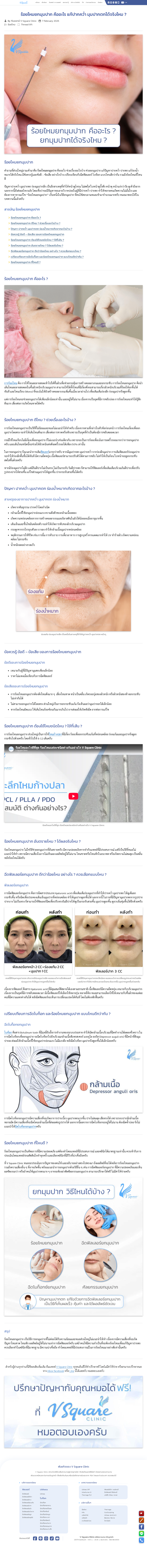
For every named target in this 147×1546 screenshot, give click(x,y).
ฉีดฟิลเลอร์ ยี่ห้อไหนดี (110, 1492)
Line (71, 1370)
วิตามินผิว (107, 1521)
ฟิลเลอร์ (45, 451)
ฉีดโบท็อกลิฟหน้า (45, 1520)
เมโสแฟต (84, 1518)
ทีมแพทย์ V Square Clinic (23, 21)
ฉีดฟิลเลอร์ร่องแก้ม (28, 1503)
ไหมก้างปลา (55, 734)
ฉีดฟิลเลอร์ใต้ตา (27, 1497)
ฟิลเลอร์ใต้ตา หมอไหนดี (111, 1489)
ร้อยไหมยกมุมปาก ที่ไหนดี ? (25, 262)
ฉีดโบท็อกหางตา (45, 1517)
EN (126, 2)
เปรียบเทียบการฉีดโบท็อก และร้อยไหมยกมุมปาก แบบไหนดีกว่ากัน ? (47, 257)
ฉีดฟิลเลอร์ (25, 1494)
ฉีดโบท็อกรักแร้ (44, 1511)
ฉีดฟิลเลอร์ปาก (26, 1506)
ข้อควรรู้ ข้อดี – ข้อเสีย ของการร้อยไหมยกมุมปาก (37, 234)
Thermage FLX (87, 1495)
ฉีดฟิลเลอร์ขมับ (26, 1508)
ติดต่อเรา (100, 2)
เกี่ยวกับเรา (44, 2)
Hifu (83, 1512)
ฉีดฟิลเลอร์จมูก (26, 1514)
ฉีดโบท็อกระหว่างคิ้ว (46, 1529)
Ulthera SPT (86, 1489)
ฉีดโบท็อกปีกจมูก (45, 1514)
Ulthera (42, 1494)
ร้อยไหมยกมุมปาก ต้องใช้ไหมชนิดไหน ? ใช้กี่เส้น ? (37, 240)
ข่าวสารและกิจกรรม (91, 2)
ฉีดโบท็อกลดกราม (45, 1505)
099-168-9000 (114, 1540)
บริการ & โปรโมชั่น (75, 2)
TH (122, 2)
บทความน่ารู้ (66, 2)
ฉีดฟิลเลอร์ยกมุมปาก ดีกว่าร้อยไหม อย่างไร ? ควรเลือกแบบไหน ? (46, 251)
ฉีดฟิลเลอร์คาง (26, 1500)
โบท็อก (8, 1032)
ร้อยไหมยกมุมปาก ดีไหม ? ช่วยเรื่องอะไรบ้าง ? (35, 223)
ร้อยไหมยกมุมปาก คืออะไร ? (26, 218)
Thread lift (26, 24)
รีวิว (83, 2)
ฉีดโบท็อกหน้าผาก (45, 1523)
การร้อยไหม (10, 383)
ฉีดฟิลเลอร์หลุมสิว (27, 1517)
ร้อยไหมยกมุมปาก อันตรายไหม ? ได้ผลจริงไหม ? (37, 245)
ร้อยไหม (11, 24)
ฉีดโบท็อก (43, 1503)
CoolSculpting (109, 1512)
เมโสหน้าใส (85, 1515)
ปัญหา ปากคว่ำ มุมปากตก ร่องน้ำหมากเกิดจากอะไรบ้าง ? (41, 229)
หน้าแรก (38, 2)
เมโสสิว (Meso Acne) (110, 1495)
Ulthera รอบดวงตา (110, 1515)
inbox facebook (55, 1370)
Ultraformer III (86, 1492)
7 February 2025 (50, 21)
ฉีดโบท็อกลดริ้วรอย (46, 1508)
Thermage (107, 1509)
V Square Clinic (64, 1366)
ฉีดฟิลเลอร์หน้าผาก (28, 1511)
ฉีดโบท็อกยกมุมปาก (25, 1126)
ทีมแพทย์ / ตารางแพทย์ (55, 2)
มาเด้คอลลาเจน (86, 1521)
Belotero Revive (109, 1518)
